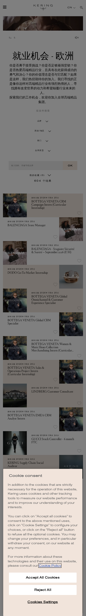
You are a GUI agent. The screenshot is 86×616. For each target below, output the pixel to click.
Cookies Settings (43, 602)
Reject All (42, 590)
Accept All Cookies (43, 577)
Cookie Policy (50, 565)
